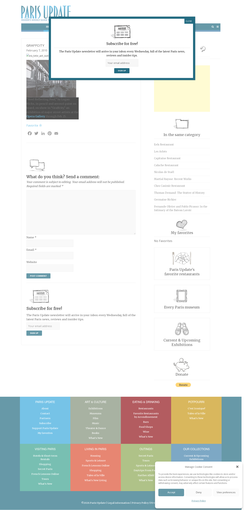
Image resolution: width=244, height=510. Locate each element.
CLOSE (189, 21)
